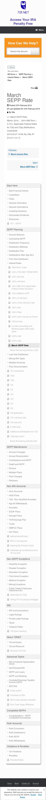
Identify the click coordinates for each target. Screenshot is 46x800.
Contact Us (26, 783)
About (16, 783)
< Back (11, 67)
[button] (23, 185)
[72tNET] (23, 7)
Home (9, 783)
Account (36, 783)
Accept (33, 794)
